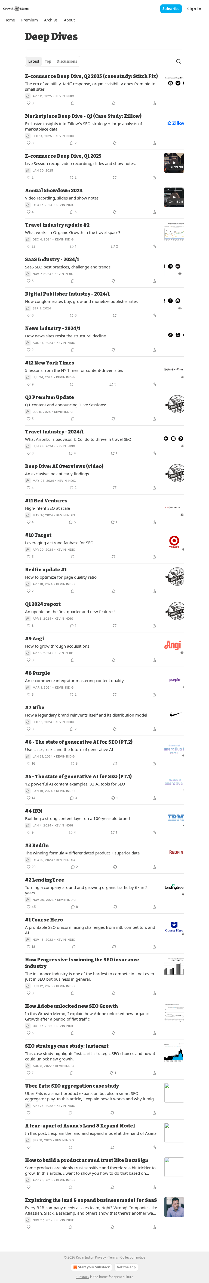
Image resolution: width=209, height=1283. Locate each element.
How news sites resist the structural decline (65, 335)
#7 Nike (34, 708)
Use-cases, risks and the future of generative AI (69, 749)
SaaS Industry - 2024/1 (52, 259)
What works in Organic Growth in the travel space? (72, 232)
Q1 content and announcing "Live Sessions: (65, 404)
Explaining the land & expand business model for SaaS (91, 1200)
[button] (9, 20)
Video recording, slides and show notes (62, 198)
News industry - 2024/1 (52, 328)
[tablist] (52, 61)
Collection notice (132, 1257)
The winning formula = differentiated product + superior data (82, 853)
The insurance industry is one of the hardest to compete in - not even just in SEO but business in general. (89, 976)
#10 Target (38, 535)
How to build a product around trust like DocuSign (86, 1160)
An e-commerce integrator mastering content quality (74, 680)
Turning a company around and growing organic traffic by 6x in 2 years (86, 890)
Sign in (194, 8)
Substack (82, 1277)
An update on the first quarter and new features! (70, 611)
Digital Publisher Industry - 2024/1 (67, 294)
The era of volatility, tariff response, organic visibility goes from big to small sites (90, 86)
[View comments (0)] (72, 103)
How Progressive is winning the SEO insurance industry (82, 963)
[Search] (178, 61)
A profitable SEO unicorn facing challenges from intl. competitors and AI (90, 929)
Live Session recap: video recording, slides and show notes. (80, 163)
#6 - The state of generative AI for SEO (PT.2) (79, 742)
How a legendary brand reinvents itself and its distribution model (86, 715)
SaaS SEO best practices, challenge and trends (67, 267)
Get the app (126, 1267)
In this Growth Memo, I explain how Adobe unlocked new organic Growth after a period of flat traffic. (87, 1016)
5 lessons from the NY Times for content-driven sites (74, 370)
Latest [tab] (33, 61)
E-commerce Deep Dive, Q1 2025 (63, 156)
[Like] (28, 1113)
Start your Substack (94, 1267)
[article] (104, 89)
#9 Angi (34, 639)
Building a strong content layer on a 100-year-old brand (77, 818)
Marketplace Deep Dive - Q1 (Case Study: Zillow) (83, 116)
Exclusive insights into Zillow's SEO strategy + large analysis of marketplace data (83, 126)
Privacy (100, 1257)
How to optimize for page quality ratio (61, 577)
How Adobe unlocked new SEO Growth (71, 1006)
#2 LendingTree (44, 880)
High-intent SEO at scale (47, 508)
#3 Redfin (37, 845)
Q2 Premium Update (49, 397)
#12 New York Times (49, 363)
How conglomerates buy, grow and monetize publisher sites (81, 301)
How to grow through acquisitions (57, 646)
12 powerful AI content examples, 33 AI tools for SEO (75, 784)
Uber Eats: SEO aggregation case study (72, 1086)
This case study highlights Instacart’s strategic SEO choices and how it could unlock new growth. (90, 1056)
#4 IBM (33, 811)
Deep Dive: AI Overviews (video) (64, 466)
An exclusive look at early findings (57, 473)
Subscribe (171, 8)
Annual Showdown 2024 (54, 191)
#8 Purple (37, 673)
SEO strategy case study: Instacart (67, 1046)
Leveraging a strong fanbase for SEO (59, 542)
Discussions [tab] (67, 61)
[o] (174, 163)
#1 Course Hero (44, 920)
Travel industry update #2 (57, 225)
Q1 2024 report (43, 604)
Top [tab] (48, 61)
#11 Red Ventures (46, 501)
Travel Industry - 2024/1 (54, 432)
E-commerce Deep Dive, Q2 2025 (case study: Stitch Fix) (91, 76)
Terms (113, 1257)
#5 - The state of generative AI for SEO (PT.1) (78, 777)
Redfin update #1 (46, 570)
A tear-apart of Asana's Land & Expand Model (80, 1126)
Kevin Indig (65, 96)
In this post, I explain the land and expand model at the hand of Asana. (91, 1133)
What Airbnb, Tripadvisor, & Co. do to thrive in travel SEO (78, 439)
